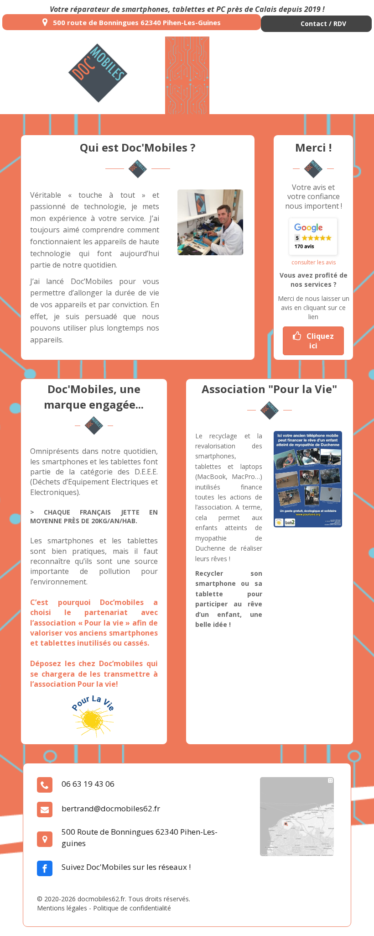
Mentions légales (62, 908)
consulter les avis (313, 262)
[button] (316, 24)
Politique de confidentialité (132, 908)
